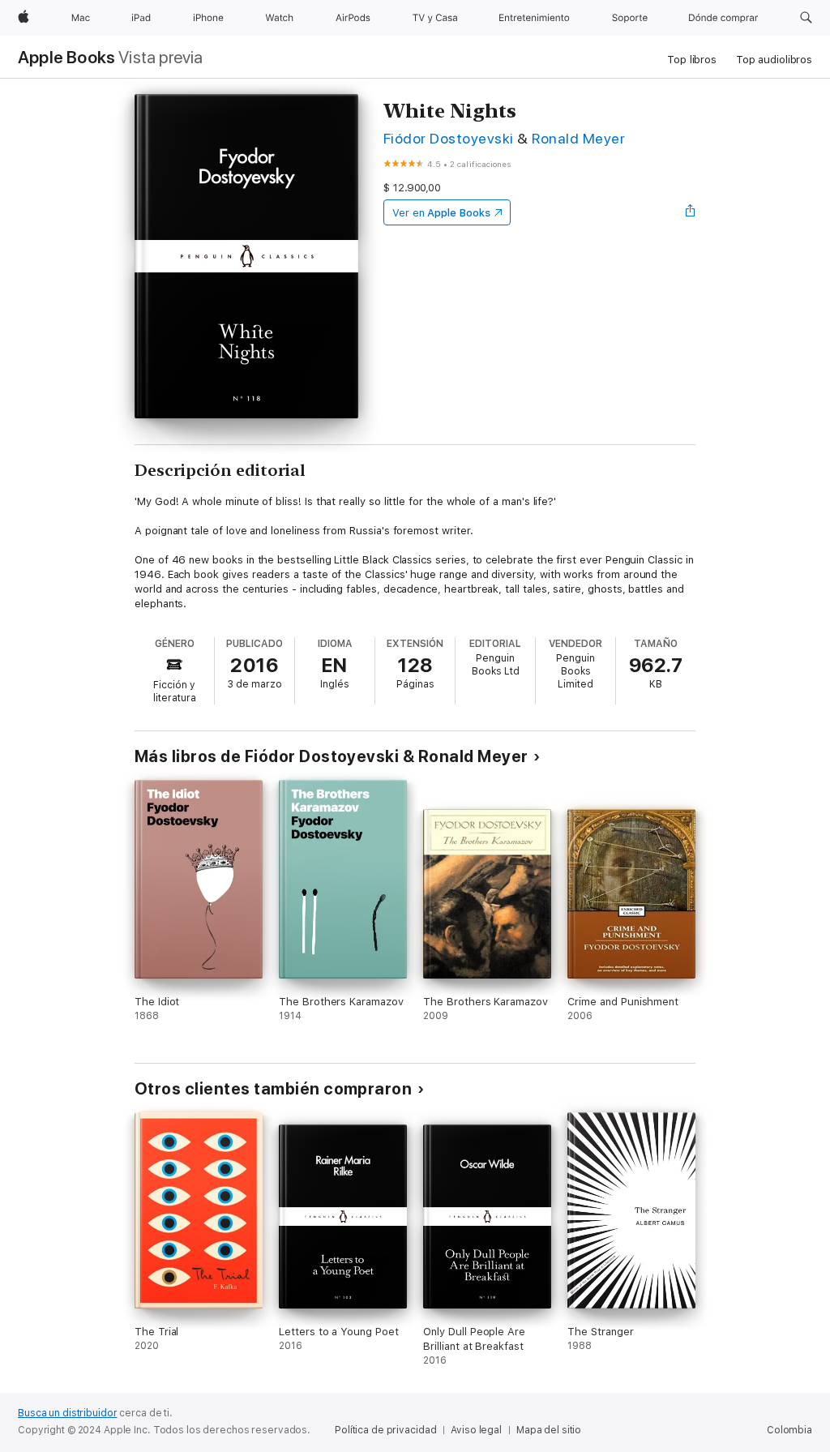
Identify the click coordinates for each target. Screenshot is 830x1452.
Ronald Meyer (578, 138)
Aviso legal (476, 1430)
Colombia (789, 1430)
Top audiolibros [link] (774, 60)
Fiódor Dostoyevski (448, 138)
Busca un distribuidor (67, 1413)
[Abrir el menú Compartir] (690, 212)
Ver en (441, 213)
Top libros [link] (692, 60)
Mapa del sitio (548, 1430)
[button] (806, 18)
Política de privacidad (385, 1430)
